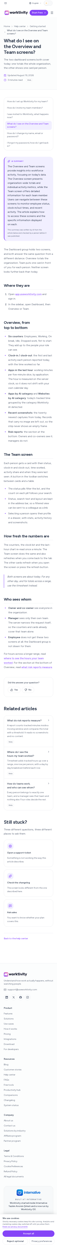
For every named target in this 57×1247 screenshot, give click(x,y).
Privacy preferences (42, 1241)
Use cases (9, 1023)
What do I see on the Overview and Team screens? (28, 125)
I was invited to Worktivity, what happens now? (28, 116)
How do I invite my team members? (25, 107)
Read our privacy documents (15, 1227)
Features (8, 1013)
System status (11, 1105)
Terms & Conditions (14, 1156)
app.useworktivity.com (28, 294)
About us (8, 1120)
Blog (6, 1064)
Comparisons (11, 1095)
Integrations (10, 1039)
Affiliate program (12, 1135)
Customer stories (13, 1069)
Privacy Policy (10, 1161)
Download (9, 1044)
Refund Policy (10, 1171)
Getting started (38, 26)
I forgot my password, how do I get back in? (27, 144)
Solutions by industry (14, 1130)
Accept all (28, 1233)
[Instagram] (27, 997)
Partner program (12, 1141)
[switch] (48, 3)
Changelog (9, 1100)
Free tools (9, 1085)
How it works (10, 1029)
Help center (20, 26)
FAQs (6, 1079)
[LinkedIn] (7, 997)
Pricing (7, 1034)
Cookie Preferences (13, 1166)
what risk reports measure (36, 667)
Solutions (9, 1018)
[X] (13, 997)
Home (7, 26)
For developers (11, 1049)
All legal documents (14, 1176)
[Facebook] (20, 997)
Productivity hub (12, 1090)
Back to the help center (16, 938)
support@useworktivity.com (22, 989)
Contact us (9, 1125)
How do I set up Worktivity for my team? (27, 101)
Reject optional (15, 1241)
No (30, 689)
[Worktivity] (16, 13)
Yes (16, 689)
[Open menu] (52, 13)
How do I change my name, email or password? (25, 135)
